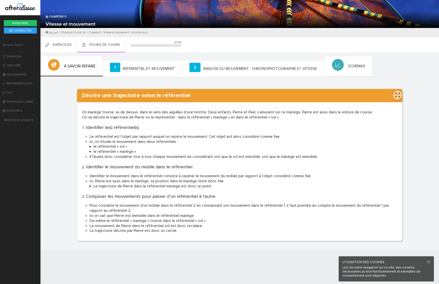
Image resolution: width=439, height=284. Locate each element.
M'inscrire (20, 23)
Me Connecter (20, 30)
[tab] (71, 66)
